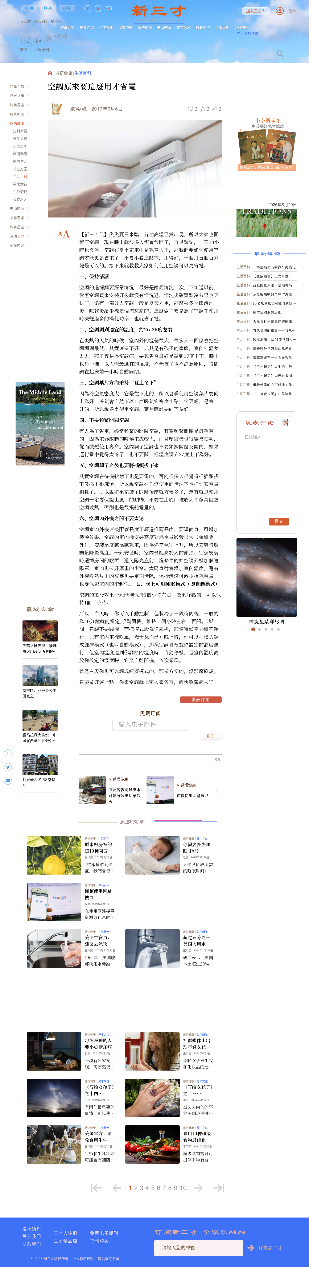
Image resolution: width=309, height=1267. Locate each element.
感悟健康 (145, 27)
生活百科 (20, 176)
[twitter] (8, 767)
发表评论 (200, 700)
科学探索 (106, 27)
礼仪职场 (20, 191)
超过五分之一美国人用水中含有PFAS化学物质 (198, 940)
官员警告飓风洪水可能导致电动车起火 (125, 795)
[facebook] (8, 753)
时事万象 (67, 27)
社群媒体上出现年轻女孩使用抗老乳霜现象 (196, 1043)
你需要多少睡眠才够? (196, 847)
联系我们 (31, 1244)
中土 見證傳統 (247, 33)
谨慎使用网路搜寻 (193, 795)
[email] (8, 781)
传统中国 (125, 27)
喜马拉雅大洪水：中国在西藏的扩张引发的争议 (39, 737)
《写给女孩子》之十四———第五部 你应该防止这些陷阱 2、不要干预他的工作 (100, 1090)
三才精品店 (65, 1241)
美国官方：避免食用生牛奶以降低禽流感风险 (98, 1136)
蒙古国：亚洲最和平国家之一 (39, 693)
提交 (211, 736)
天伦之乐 (20, 146)
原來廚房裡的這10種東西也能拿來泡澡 (99, 847)
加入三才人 (255, 11)
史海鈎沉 (164, 27)
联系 (48, 8)
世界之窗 (87, 27)
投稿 (29, 8)
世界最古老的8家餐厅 (38, 782)
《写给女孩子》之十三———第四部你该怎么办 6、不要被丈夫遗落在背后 (198, 1090)
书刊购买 (99, 1241)
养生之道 (20, 138)
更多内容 (241, 27)
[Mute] (63, 36)
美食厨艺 (20, 199)
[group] (49, 44)
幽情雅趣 (20, 154)
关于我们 (31, 1236)
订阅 (67, 8)
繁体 (292, 10)
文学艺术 (183, 27)
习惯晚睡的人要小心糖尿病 (98, 1043)
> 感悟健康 (118, 779)
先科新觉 (20, 131)
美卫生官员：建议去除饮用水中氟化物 (98, 940)
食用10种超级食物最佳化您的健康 (197, 1136)
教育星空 (203, 27)
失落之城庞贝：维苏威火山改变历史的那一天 (39, 648)
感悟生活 (20, 161)
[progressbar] (73, 36)
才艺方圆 (20, 169)
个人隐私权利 (83, 1258)
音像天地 (222, 27)
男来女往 (20, 184)
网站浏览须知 (108, 1258)
